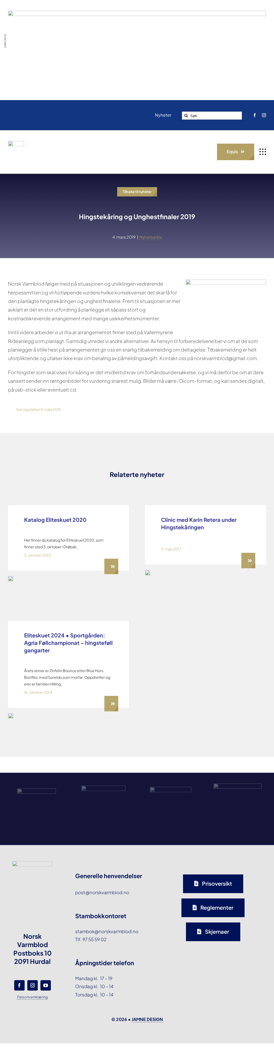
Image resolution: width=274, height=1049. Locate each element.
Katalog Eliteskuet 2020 (55, 519)
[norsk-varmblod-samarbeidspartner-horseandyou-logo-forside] (238, 785)
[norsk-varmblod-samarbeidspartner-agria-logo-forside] (36, 791)
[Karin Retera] (147, 572)
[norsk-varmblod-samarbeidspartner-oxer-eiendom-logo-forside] (103, 788)
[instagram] (264, 115)
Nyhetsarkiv (150, 236)
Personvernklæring (32, 997)
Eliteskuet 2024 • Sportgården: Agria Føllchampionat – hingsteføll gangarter (68, 642)
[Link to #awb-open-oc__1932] (263, 152)
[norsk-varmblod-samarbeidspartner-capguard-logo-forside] (170, 789)
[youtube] (45, 985)
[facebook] (255, 115)
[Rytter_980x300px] (137, 15)
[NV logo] (16, 143)
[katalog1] (10, 578)
